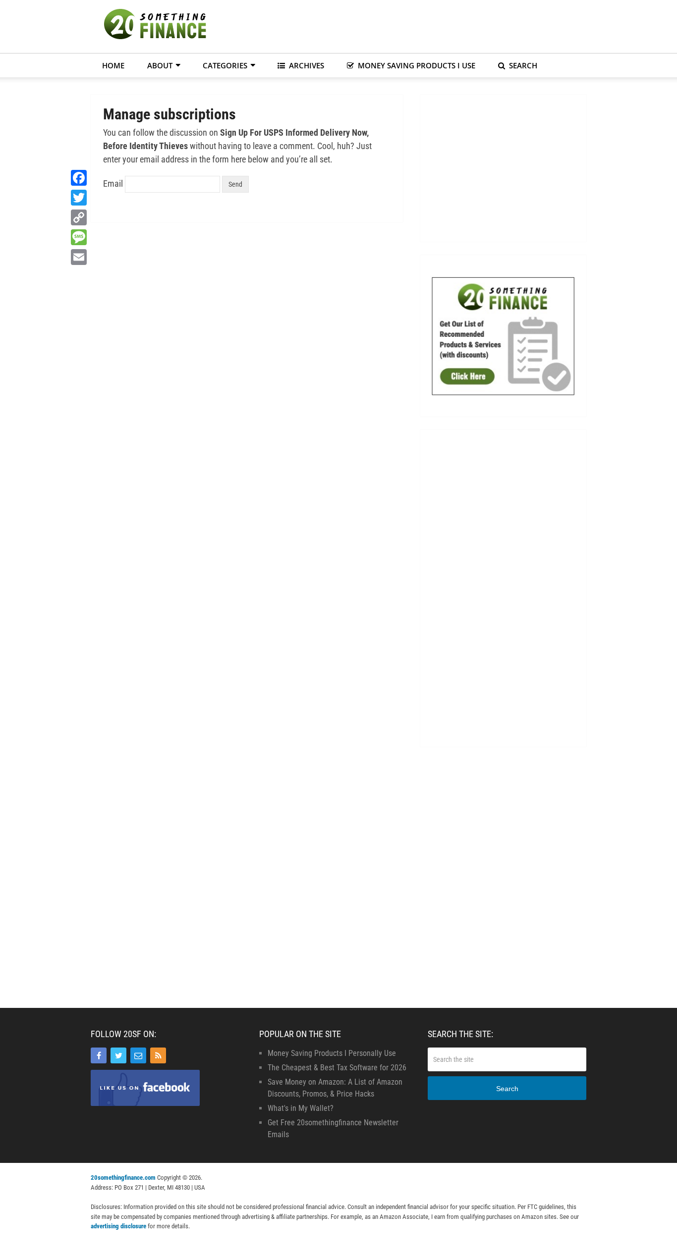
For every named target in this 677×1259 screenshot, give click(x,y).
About (159, 65)
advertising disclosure (118, 1226)
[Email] (138, 1055)
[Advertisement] (406, 24)
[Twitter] (118, 1055)
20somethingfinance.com (123, 1177)
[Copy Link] (79, 217)
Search (522, 65)
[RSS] (158, 1055)
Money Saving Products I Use (415, 65)
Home (113, 65)
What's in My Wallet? (301, 1108)
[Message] (79, 237)
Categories (225, 65)
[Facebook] (99, 1055)
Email (113, 183)
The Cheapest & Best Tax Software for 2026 (337, 1067)
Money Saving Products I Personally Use (332, 1053)
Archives (305, 65)
